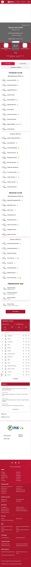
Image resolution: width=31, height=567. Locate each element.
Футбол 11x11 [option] (5, 324)
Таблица (15, 378)
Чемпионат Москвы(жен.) (21, 510)
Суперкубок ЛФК (20, 499)
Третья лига (4, 493)
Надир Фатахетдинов (12, 167)
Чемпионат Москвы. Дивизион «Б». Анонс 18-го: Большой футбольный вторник (14, 389)
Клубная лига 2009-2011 (6, 486)
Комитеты (18, 472)
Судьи (2, 478)
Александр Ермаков (12, 248)
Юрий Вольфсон (11, 272)
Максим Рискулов (11, 119)
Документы (18, 475)
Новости (18, 473)
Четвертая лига (19, 486)
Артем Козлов (10, 95)
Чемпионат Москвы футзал (7, 520)
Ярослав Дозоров (11, 277)
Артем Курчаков (11, 99)
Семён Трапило (11, 177)
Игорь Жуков (10, 109)
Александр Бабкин (12, 85)
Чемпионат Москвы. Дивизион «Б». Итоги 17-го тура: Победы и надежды (15, 400)
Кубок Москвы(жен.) (20, 537)
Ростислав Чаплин (12, 172)
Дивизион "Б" (4, 501)
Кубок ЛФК (18, 501)
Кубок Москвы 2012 (20, 490)
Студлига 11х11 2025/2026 (22, 544)
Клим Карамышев (11, 267)
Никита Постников (12, 224)
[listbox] (8, 324)
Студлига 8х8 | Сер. (5, 545)
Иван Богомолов (11, 152)
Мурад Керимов (11, 124)
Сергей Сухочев (11, 182)
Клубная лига (4, 488)
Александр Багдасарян (13, 243)
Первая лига (4, 490)
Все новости (15, 409)
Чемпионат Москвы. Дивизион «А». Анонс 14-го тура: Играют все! (15, 395)
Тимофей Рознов (11, 229)
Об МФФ (3, 473)
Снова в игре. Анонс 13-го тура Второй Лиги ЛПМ (12, 405)
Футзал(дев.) (4, 507)
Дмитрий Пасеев (11, 205)
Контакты (18, 478)
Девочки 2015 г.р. (5, 510)
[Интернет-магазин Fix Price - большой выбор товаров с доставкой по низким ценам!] (15, 427)
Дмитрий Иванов (11, 104)
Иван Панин (10, 210)
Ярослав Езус (10, 80)
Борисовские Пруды (16, 35)
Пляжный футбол (5, 537)
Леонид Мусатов (11, 215)
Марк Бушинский (11, 219)
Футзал (2, 518)
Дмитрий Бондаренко (12, 200)
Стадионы (3, 480)
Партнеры (18, 477)
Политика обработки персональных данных (11, 561)
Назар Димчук (10, 129)
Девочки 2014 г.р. (5, 512)
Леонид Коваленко (12, 114)
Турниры (22, 1)
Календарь (18, 480)
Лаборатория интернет (16, 564)
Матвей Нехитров (11, 162)
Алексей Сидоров (11, 253)
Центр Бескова (4, 477)
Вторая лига (4, 491)
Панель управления (15, 466)
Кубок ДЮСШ (19, 518)
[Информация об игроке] (17, 85)
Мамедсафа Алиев (12, 157)
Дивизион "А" (4, 499)
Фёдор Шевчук (11, 186)
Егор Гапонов (10, 258)
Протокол (16, 311)
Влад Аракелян (11, 143)
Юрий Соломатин (11, 234)
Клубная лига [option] (19, 324)
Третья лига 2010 (15, 28)
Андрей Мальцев (11, 90)
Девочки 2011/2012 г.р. (21, 509)
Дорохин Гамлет (19, 38)
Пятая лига (18, 488)
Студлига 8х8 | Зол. (5, 544)
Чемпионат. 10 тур (15, 29)
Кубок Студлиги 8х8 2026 (22, 545)
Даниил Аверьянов (12, 138)
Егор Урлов (10, 263)
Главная (3, 472)
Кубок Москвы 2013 (20, 491)
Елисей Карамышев (12, 147)
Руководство (4, 475)
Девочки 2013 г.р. (20, 507)
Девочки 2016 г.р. (5, 509)
